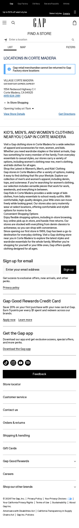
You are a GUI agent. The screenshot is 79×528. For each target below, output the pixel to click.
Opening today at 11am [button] (17, 108)
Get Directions (67, 114)
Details (66, 13)
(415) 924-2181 (12, 95)
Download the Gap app (17, 348)
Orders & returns (14, 422)
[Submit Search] (73, 39)
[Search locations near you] (5, 39)
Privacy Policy (35, 498)
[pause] (75, 12)
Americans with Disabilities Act (19, 511)
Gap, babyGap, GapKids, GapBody (19, 84)
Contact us (10, 410)
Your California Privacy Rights (18, 502)
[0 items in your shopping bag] (74, 22)
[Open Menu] (4, 22)
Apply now (9, 319)
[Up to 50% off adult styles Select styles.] (35, 12)
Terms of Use (42, 502)
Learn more (25, 319)
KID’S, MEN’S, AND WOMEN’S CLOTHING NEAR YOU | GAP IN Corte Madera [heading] (39, 134)
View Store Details (14, 114)
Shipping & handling (16, 435)
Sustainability (59, 502)
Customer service (15, 397)
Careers (8, 474)
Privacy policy (11, 287)
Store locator (12, 384)
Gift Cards (10, 448)
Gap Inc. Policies (25, 515)
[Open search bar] (13, 23)
